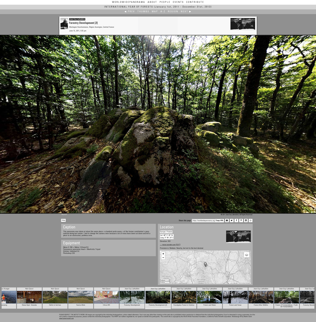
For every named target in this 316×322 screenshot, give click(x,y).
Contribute (195, 2)
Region (173, 11)
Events (178, 2)
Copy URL (220, 221)
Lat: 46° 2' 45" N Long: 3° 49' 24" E (166, 236)
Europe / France (166, 232)
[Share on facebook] (236, 221)
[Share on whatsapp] (250, 221)
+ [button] (163, 253)
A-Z (162, 11)
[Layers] (246, 254)
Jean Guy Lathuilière (77, 19)
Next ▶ (186, 11)
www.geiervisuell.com (66, 318)
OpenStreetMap (241, 283)
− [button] (163, 257)
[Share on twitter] (231, 221)
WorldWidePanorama (128, 2)
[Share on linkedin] (246, 221)
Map (155, 11)
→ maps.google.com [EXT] (170, 245)
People (165, 2)
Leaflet (231, 283)
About (152, 2)
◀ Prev (129, 11)
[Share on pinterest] (241, 221)
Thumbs (143, 11)
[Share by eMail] (227, 221)
